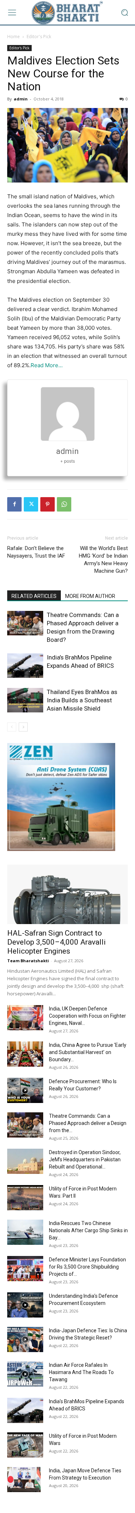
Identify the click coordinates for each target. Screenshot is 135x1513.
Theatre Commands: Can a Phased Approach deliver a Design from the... (87, 1123)
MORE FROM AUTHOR (90, 596)
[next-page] (23, 726)
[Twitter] (31, 504)
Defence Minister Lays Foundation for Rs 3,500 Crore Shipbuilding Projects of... (87, 1267)
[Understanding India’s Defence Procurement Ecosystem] (25, 1305)
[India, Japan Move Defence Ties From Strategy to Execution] (24, 1479)
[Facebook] (14, 504)
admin (21, 99)
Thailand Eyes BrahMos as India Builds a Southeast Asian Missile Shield (82, 700)
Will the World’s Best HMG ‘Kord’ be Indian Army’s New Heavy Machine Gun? (103, 559)
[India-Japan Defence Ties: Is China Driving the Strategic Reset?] (25, 1339)
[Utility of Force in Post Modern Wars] (25, 1445)
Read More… (47, 365)
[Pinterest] (47, 504)
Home (13, 36)
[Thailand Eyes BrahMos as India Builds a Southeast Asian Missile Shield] (25, 700)
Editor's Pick (39, 36)
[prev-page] (11, 726)
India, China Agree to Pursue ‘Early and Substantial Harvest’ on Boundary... (87, 1052)
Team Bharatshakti (28, 960)
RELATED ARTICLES (34, 596)
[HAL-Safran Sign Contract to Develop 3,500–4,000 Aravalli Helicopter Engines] (67, 894)
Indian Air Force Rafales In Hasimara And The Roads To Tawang (81, 1372)
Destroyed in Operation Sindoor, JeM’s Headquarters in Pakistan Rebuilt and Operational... (85, 1159)
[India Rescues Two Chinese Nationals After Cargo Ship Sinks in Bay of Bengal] (25, 1232)
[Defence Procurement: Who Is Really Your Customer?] (25, 1090)
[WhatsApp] (64, 504)
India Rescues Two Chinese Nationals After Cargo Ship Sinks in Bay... (88, 1230)
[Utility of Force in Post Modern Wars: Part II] (25, 1197)
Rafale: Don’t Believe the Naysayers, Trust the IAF (36, 552)
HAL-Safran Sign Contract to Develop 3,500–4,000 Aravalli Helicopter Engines (56, 942)
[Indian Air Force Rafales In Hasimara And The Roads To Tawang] (25, 1374)
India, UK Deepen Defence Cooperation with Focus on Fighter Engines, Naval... (87, 1016)
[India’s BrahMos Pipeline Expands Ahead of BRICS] (25, 665)
